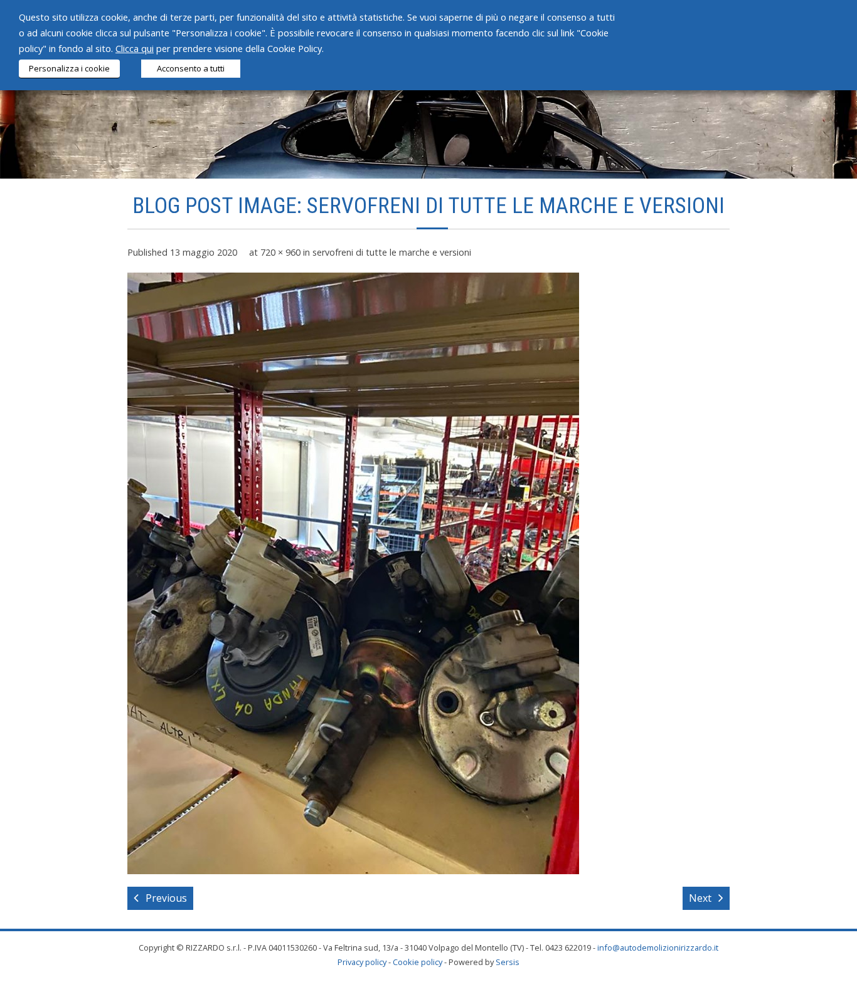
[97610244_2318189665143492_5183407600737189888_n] (353, 573)
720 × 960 (280, 252)
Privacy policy (362, 962)
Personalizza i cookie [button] (69, 68)
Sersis (507, 962)
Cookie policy (417, 962)
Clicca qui (134, 48)
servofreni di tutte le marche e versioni (391, 252)
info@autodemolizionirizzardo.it (657, 947)
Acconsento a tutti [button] (191, 68)
